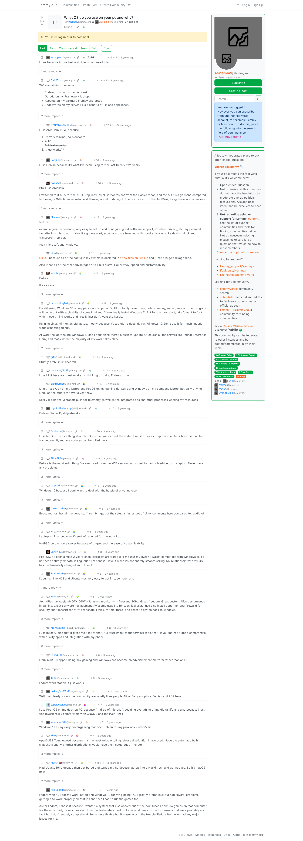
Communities (70, 5)
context (253, 218)
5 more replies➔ (52, 294)
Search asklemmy (226, 166)
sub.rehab (226, 297)
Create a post (238, 91)
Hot (42, 48)
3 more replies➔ (52, 449)
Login (246, 5)
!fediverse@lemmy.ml (234, 270)
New (84, 48)
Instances (214, 834)
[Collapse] (42, 57)
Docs (227, 834)
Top (52, 48)
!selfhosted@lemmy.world (237, 274)
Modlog (241, 376)
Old (94, 48)
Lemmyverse (228, 288)
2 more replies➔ (52, 116)
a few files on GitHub (134, 258)
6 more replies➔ (52, 646)
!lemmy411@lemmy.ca (234, 309)
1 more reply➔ (51, 71)
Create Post (89, 5)
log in (62, 37)
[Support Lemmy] (129, 4)
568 (69, 27)
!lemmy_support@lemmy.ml (238, 266)
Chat (106, 48)
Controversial (68, 48)
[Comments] (55, 22)
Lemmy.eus (48, 5)
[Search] (238, 4)
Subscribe (238, 82)
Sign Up (257, 5)
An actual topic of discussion (239, 252)
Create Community (112, 5)
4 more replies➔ (52, 422)
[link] (77, 27)
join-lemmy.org (253, 834)
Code (236, 834)
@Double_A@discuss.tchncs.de (238, 326)
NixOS (43, 258)
